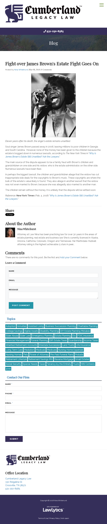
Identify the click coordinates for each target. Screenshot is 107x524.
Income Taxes (91, 340)
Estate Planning (63, 335)
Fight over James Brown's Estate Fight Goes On (52, 63)
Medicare (51, 349)
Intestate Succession (49, 345)
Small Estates (82, 359)
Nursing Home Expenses (70, 349)
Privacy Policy (54, 518)
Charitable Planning (87, 326)
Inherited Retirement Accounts (21, 345)
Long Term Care (14, 349)
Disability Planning (49, 331)
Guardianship (75, 340)
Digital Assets (31, 331)
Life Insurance (83, 345)
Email (12, 280)
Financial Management (17, 340)
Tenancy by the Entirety (59, 364)
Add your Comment (70, 257)
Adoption (10, 326)
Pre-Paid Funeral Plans (61, 354)
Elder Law (25, 335)
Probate (79, 354)
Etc (74, 335)
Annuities (21, 326)
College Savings (14, 331)
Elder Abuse (12, 335)
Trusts (76, 364)
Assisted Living (36, 326)
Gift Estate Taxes (58, 340)
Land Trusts (68, 345)
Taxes (42, 364)
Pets (25, 354)
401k (8, 368)
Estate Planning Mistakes (75, 331)
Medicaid (40, 349)
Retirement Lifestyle (16, 359)
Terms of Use (43, 518)
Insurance (85, 335)
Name (11, 271)
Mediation (29, 349)
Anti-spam (65, 518)
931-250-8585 (55, 31)
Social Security (13, 364)
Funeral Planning (39, 340)
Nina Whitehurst (21, 70)
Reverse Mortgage (63, 359)
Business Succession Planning (60, 326)
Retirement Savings (40, 359)
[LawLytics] (53, 509)
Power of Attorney (39, 354)
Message (13, 290)
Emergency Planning (42, 335)
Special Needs (30, 364)
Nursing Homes (14, 354)
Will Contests (88, 364)
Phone (9, 394)
